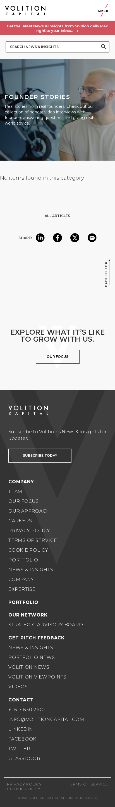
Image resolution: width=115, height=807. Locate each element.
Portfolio (23, 560)
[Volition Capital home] (25, 10)
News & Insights (30, 569)
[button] (57, 28)
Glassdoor (24, 758)
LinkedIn (20, 729)
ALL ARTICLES (57, 216)
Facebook (22, 739)
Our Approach (29, 511)
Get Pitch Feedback (36, 638)
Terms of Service (32, 540)
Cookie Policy (28, 550)
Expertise (22, 589)
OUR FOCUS (57, 356)
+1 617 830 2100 (26, 709)
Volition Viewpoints (37, 677)
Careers (20, 520)
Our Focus (23, 501)
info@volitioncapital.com (46, 719)
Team (15, 491)
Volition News (28, 667)
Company (21, 579)
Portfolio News (31, 657)
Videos (18, 686)
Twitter (19, 748)
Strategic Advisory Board (45, 624)
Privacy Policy (29, 530)
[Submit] (103, 47)
